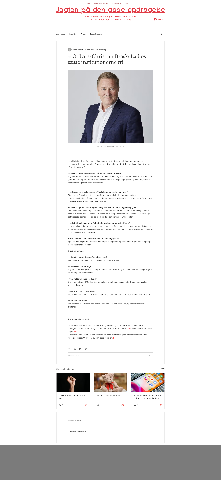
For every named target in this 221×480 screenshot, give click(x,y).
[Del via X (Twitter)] (75, 349)
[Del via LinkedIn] (80, 349)
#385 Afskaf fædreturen (109, 395)
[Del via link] (86, 349)
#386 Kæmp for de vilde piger (72, 396)
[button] (162, 34)
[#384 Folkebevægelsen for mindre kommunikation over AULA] (147, 382)
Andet (83, 34)
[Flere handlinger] (151, 49)
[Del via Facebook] (69, 349)
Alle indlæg (60, 34)
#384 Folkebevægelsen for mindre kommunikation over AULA (147, 396)
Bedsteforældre (96, 34)
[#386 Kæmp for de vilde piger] (73, 382)
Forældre (72, 34)
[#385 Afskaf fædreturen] (110, 382)
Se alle (162, 369)
